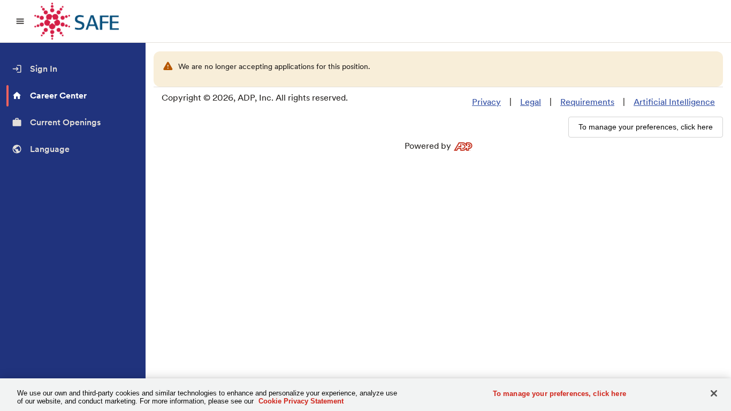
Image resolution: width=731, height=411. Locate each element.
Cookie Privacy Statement (301, 401)
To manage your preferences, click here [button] (645, 127)
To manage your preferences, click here (559, 394)
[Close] (714, 393)
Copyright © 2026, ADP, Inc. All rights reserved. (255, 98)
